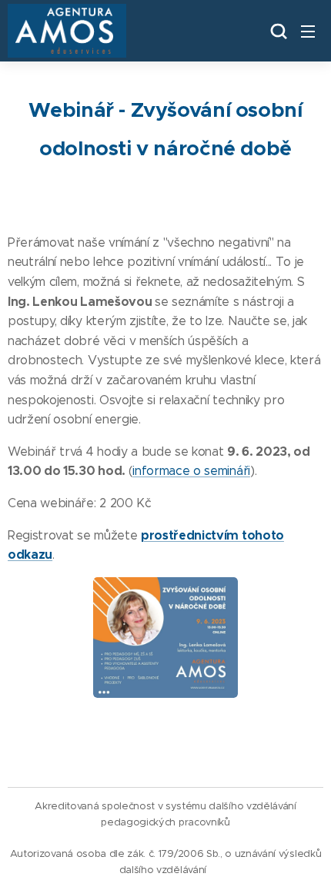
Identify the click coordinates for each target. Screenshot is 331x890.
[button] (277, 31)
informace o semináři (191, 470)
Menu (308, 30)
